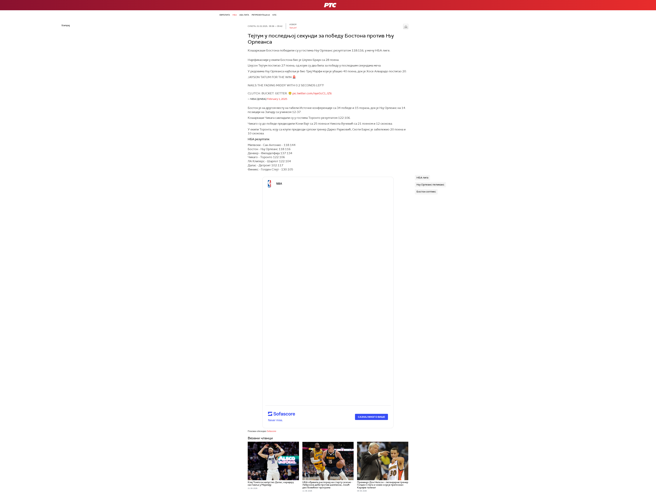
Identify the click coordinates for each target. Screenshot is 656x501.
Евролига (225, 15)
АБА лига (244, 15)
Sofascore (271, 431)
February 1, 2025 (277, 99)
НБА (235, 15)
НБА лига (422, 177)
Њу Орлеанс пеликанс (430, 184)
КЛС (274, 15)
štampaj (405, 26)
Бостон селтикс (426, 191)
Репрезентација (261, 15)
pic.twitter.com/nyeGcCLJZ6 (312, 93)
